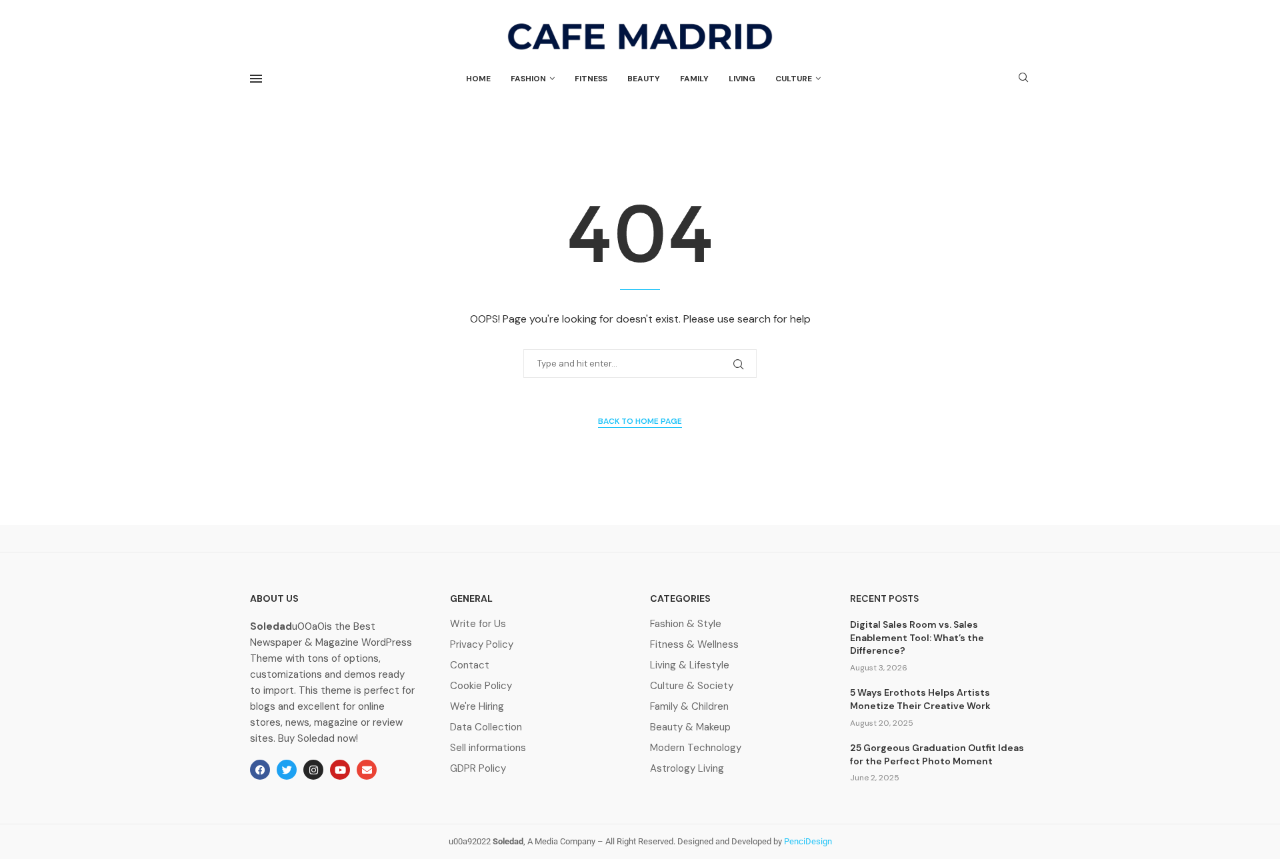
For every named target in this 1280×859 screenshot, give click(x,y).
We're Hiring (477, 707)
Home (478, 78)
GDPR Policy (478, 769)
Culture (793, 78)
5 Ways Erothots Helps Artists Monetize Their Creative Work (920, 699)
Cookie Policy (481, 686)
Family (694, 78)
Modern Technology (695, 748)
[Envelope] (367, 770)
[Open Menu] (256, 79)
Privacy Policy (481, 645)
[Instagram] (313, 770)
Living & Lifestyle (689, 665)
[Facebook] (260, 770)
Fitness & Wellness (694, 645)
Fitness (591, 78)
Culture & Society (691, 686)
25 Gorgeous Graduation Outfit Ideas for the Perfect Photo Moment (937, 754)
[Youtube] (340, 770)
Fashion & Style (685, 624)
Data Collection (486, 727)
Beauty (643, 78)
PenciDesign (808, 841)
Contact (469, 665)
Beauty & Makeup (690, 727)
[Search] (1023, 79)
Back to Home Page (640, 421)
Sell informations (488, 748)
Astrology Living (687, 769)
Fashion (528, 78)
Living (742, 78)
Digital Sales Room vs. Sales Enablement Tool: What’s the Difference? (917, 637)
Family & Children (689, 707)
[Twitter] (287, 770)
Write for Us (478, 624)
